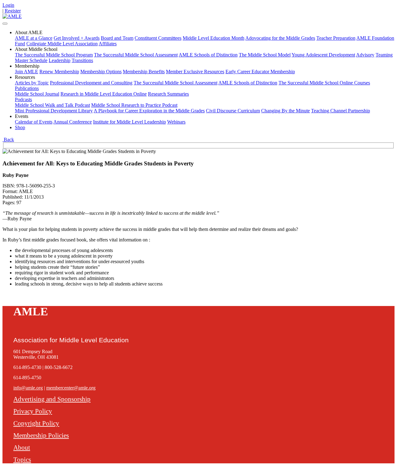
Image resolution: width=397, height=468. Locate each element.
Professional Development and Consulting (91, 82)
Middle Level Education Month (213, 38)
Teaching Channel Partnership (340, 110)
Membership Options (101, 71)
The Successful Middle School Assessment (136, 54)
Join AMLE (26, 71)
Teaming (384, 54)
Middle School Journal (37, 94)
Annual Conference (72, 121)
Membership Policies (41, 435)
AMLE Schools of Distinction (208, 54)
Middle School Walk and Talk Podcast (52, 105)
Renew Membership (59, 71)
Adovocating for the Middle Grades (280, 38)
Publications (27, 88)
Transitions (82, 60)
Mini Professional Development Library (54, 110)
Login (8, 5)
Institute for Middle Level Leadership (129, 121)
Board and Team (117, 38)
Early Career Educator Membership (260, 71)
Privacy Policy (32, 411)
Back (8, 139)
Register (13, 10)
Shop (20, 127)
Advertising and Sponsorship (52, 399)
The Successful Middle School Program (54, 54)
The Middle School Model (265, 54)
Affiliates (108, 43)
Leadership (59, 60)
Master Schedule (31, 60)
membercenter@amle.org (71, 387)
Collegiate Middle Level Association (62, 43)
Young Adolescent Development (323, 54)
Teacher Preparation (335, 38)
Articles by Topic (32, 82)
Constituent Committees (158, 38)
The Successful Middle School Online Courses (324, 82)
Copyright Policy (36, 423)
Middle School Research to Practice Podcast (134, 105)
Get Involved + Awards (77, 38)
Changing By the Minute (285, 110)
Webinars (176, 121)
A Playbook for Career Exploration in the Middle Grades (149, 110)
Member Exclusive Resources (195, 71)
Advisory (365, 54)
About (21, 447)
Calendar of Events (33, 121)
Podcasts (23, 99)
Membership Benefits (144, 71)
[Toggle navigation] (4, 24)
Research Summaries (168, 94)
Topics (22, 459)
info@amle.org (28, 387)
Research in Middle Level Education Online (103, 94)
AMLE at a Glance (33, 38)
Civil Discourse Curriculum (233, 110)
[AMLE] (12, 16)
